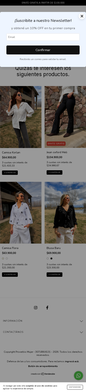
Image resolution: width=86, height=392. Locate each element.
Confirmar (43, 50)
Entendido (75, 387)
